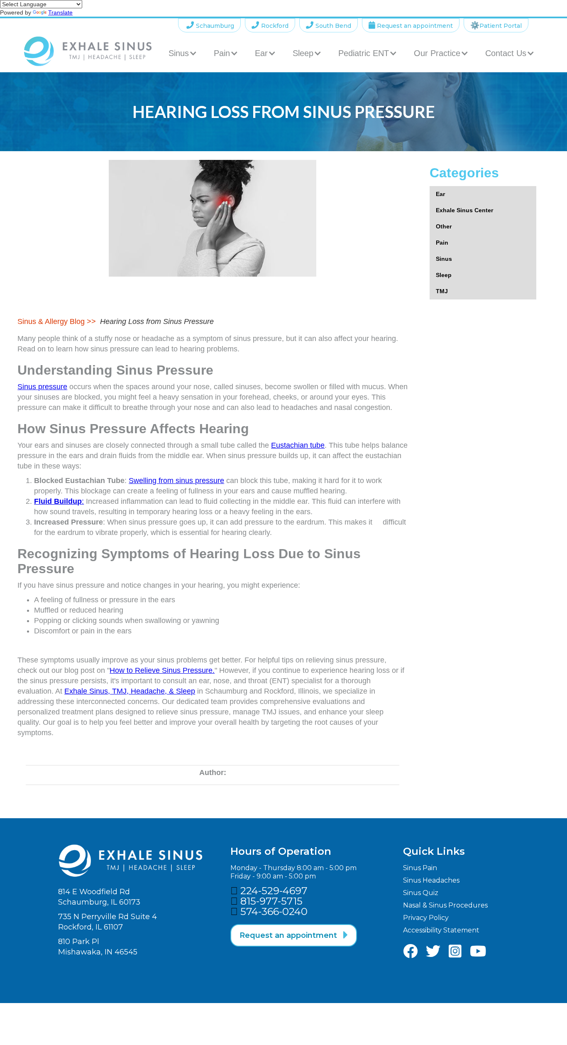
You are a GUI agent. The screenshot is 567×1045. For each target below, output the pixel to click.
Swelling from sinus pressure (176, 480)
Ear (440, 194)
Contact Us (505, 53)
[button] (182, 53)
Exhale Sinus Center (464, 210)
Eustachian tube (298, 445)
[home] (88, 51)
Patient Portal (496, 25)
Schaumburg (210, 25)
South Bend (328, 25)
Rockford (270, 25)
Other (444, 226)
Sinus (444, 258)
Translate (60, 12)
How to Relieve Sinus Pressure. (162, 670)
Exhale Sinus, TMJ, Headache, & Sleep (129, 691)
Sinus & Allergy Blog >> (56, 321)
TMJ (442, 291)
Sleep (444, 275)
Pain (442, 242)
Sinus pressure (42, 387)
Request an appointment (411, 25)
